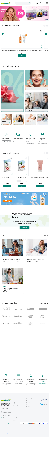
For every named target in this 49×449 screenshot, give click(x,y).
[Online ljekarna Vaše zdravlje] (44, 399)
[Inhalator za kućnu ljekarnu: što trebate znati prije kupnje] (36, 247)
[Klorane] (42, 309)
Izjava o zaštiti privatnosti (15, 406)
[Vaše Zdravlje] (6, 3)
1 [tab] (29, 17)
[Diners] (29, 423)
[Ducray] (30, 309)
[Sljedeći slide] (47, 26)
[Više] (24, 198)
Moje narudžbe (29, 404)
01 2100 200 (43, 381)
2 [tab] (31, 17)
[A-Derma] (18, 309)
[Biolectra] (6, 316)
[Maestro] (21, 423)
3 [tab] (26, 206)
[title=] (24, 13)
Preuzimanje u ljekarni (15, 413)
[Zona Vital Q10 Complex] (7, 166)
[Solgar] (30, 324)
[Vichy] (6, 324)
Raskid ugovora (14, 420)
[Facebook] (6, 423)
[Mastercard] (23, 423)
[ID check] (35, 423)
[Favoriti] (40, 3)
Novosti (4, 258)
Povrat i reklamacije (15, 417)
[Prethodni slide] (44, 26)
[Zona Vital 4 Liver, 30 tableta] (21, 166)
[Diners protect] (41, 423)
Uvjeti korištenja (15, 403)
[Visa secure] (39, 423)
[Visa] (26, 423)
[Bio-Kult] (18, 316)
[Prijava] (37, 3)
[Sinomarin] (42, 316)
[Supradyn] (42, 324)
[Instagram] (8, 423)
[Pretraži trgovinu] (29, 3)
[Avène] (6, 309)
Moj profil (28, 402)
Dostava (14, 411)
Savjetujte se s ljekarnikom (29, 407)
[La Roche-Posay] (18, 324)
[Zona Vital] (30, 316)
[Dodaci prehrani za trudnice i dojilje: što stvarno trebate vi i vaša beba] (12, 276)
